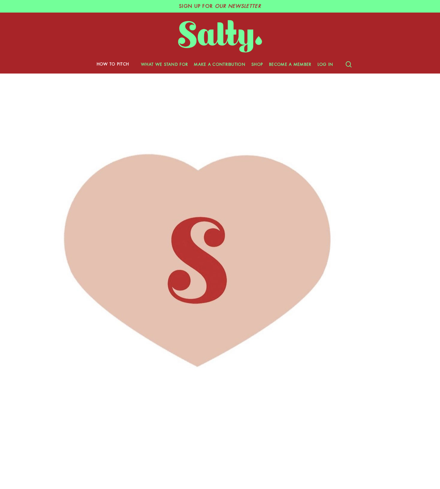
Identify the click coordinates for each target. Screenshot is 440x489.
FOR (220, 6)
